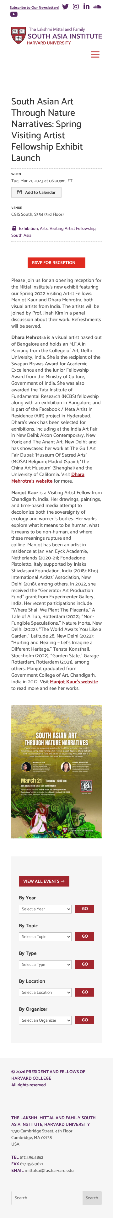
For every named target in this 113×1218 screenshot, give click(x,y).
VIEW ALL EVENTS (41, 881)
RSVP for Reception (53, 263)
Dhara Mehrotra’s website (47, 477)
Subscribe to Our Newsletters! (34, 8)
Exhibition (28, 228)
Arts (44, 228)
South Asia (21, 235)
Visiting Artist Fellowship (72, 228)
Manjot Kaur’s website (74, 682)
